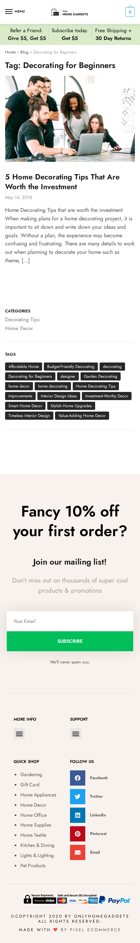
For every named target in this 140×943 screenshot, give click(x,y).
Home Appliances (38, 794)
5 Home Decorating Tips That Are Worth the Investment (62, 181)
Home (10, 52)
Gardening (31, 774)
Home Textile (33, 835)
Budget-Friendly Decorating (70, 367)
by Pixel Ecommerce (91, 930)
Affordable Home (23, 367)
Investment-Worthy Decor (106, 396)
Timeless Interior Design (29, 416)
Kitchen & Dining (37, 845)
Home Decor (19, 328)
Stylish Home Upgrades (71, 406)
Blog (24, 52)
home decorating (53, 386)
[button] (19, 733)
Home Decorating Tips (96, 386)
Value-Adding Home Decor (82, 416)
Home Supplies (35, 824)
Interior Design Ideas (59, 396)
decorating (112, 367)
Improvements (20, 396)
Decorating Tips (22, 319)
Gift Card (29, 784)
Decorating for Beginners (30, 376)
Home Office (33, 815)
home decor (19, 386)
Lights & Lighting (37, 855)
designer (67, 376)
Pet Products (33, 865)
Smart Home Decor (25, 406)
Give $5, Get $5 (27, 38)
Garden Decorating (100, 376)
